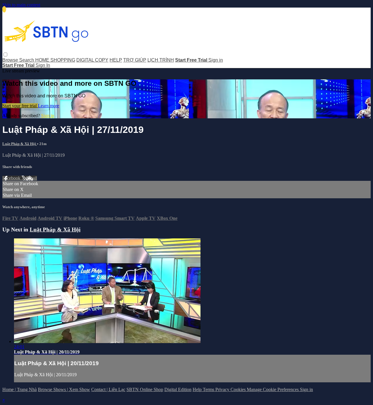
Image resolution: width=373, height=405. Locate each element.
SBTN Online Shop (144, 389)
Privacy (223, 389)
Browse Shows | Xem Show (64, 389)
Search (27, 60)
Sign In (43, 65)
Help (198, 389)
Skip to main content (21, 4)
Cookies (239, 389)
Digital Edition (177, 389)
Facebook (12, 178)
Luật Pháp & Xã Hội (19, 144)
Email (31, 178)
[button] (5, 54)
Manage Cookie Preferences (273, 389)
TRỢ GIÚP (134, 60)
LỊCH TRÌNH (160, 60)
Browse (10, 60)
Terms (209, 389)
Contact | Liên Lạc (108, 389)
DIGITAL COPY (92, 60)
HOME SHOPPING (55, 60)
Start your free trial (20, 105)
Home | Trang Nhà (19, 389)
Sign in (215, 60)
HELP (116, 60)
